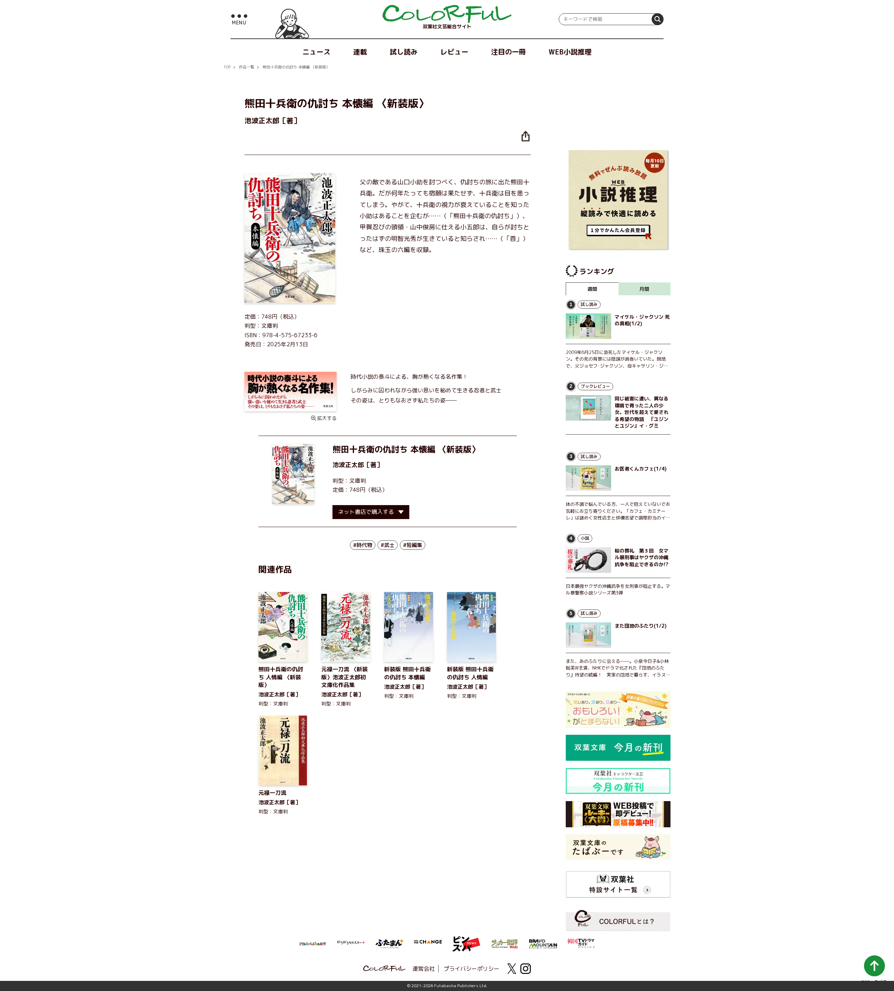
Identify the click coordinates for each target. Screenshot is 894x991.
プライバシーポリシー (471, 968)
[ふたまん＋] (389, 943)
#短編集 (412, 545)
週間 (592, 289)
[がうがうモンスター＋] (351, 944)
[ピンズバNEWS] (466, 940)
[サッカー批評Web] (505, 942)
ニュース (316, 52)
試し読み (404, 52)
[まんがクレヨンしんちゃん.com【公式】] (313, 943)
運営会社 (423, 968)
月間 (644, 289)
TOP (227, 67)
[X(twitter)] (511, 968)
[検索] (658, 19)
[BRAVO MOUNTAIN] (543, 943)
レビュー (454, 52)
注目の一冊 (508, 52)
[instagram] (525, 968)
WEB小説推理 (570, 52)
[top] (447, 14)
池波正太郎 (348, 464)
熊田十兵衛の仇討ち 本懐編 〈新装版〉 (296, 67)
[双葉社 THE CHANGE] (428, 944)
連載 (360, 52)
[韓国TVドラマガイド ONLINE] (581, 942)
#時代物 (362, 545)
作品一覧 (246, 67)
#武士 (388, 545)
